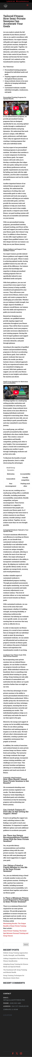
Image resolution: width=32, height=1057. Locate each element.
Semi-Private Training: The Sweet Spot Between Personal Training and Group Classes (15, 933)
